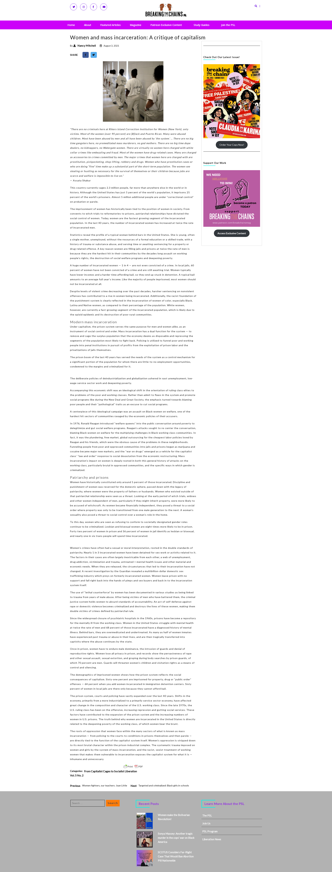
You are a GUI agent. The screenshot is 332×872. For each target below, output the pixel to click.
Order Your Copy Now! (231, 144)
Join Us (206, 823)
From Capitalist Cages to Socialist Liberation (110, 771)
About (87, 25)
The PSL (207, 815)
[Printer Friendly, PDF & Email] (133, 766)
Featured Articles (110, 25)
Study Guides (201, 25)
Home (71, 25)
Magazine (135, 25)
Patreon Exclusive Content (166, 25)
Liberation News (211, 839)
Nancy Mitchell (86, 45)
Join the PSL (228, 25)
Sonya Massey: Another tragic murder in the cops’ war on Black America (176, 837)
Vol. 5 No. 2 (77, 775)
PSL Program (210, 831)
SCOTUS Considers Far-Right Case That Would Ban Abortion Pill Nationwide (176, 856)
